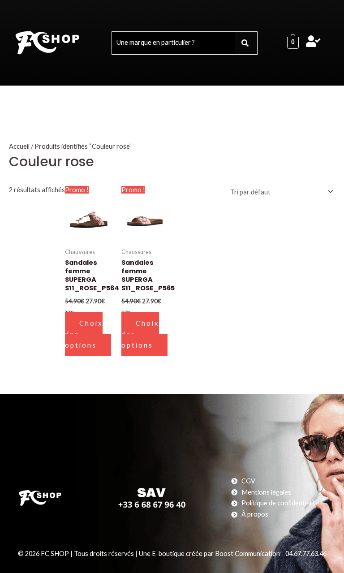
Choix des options (84, 334)
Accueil (19, 146)
